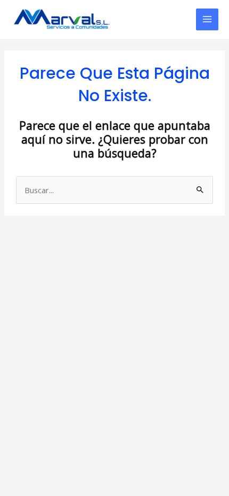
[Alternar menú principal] (207, 20)
